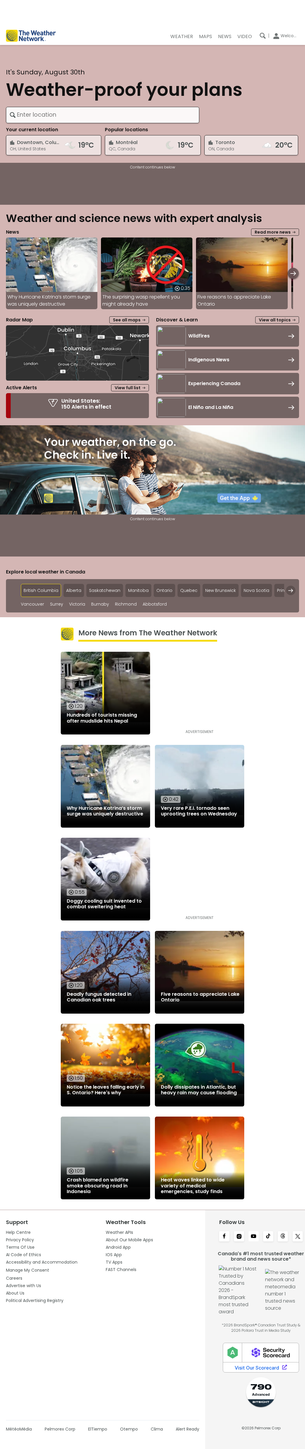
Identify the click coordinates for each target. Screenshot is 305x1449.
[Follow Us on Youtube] (253, 1236)
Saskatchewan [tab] (104, 590)
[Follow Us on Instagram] (239, 1236)
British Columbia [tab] (41, 590)
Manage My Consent (27, 1270)
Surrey (56, 604)
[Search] (263, 36)
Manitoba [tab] (138, 590)
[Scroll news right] (293, 273)
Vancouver (32, 604)
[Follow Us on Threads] (283, 1236)
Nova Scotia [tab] (256, 590)
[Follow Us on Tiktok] (268, 1236)
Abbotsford (155, 604)
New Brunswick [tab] (220, 590)
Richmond (126, 604)
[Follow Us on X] (297, 1236)
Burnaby (100, 604)
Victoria (77, 604)
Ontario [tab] (164, 590)
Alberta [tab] (73, 590)
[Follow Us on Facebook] (224, 1236)
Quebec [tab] (188, 590)
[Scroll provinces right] (290, 590)
